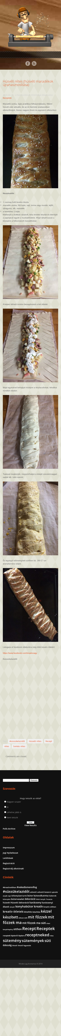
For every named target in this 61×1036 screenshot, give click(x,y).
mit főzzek (37, 917)
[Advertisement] (30, 699)
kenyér (12, 907)
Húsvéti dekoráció (19, 902)
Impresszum (9, 847)
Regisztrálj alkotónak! (13, 868)
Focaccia (49, 899)
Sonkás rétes (19, 746)
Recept (49, 741)
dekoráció (30, 899)
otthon (17, 929)
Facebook (27, 63)
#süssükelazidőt (17, 741)
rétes (6, 746)
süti (48, 940)
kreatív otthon (49, 907)
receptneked (37, 934)
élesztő (14, 945)
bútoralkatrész (41, 895)
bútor (30, 895)
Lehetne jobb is (14, 812)
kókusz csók (23, 918)
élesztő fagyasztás (24, 945)
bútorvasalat (17, 899)
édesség (7, 945)
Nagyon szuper (14, 801)
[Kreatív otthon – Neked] (30, 45)
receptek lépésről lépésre (14, 935)
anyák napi (7, 896)
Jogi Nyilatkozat (10, 852)
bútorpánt (6, 899)
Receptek (7, 98)
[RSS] (34, 63)
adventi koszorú (44, 892)
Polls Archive (9, 828)
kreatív (38, 906)
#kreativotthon (9, 887)
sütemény (12, 940)
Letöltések (8, 858)
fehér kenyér (41, 899)
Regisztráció (9, 863)
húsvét (6, 902)
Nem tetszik (12, 817)
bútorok (52, 895)
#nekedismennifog (27, 887)
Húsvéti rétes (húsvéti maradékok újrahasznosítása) (28, 83)
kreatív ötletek (13, 911)
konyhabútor (24, 906)
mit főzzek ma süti (34, 923)
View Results (30, 825)
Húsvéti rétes (35, 741)
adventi (33, 892)
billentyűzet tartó (19, 895)
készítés (28, 911)
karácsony (35, 902)
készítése (36, 912)
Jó (7, 807)
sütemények (33, 940)
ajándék (55, 892)
